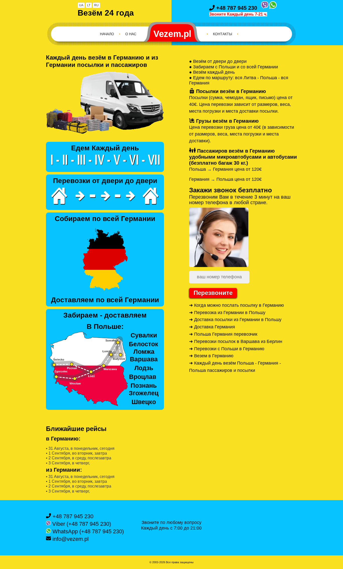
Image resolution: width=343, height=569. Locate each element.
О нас (130, 34)
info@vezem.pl (70, 539)
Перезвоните (213, 292)
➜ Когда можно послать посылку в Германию (236, 305)
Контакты (222, 34)
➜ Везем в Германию (211, 355)
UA (81, 5)
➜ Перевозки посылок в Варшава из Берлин (235, 341)
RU (96, 5)
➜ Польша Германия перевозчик (223, 334)
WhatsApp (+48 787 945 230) (87, 531)
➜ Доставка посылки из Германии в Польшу (235, 319)
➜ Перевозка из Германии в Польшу (227, 312)
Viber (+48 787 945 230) (81, 524)
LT (88, 5)
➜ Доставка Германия (212, 326)
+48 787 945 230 (236, 8)
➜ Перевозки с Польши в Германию (226, 348)
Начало (107, 34)
